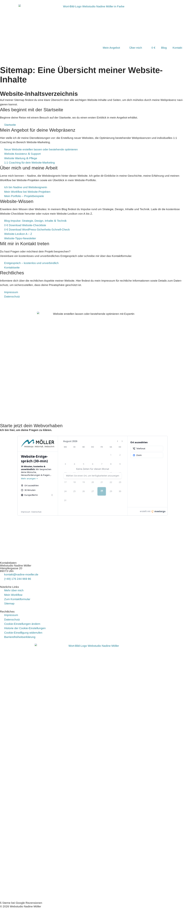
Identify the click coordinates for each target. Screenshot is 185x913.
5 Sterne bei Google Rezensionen (21, 902)
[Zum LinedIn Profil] (3, 885)
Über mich (135, 47)
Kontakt (177, 47)
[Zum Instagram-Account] (3, 876)
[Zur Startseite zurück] (92, 752)
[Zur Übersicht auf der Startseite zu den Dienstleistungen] (92, 22)
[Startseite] (96, 47)
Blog (164, 47)
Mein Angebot (111, 47)
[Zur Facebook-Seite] (3, 868)
